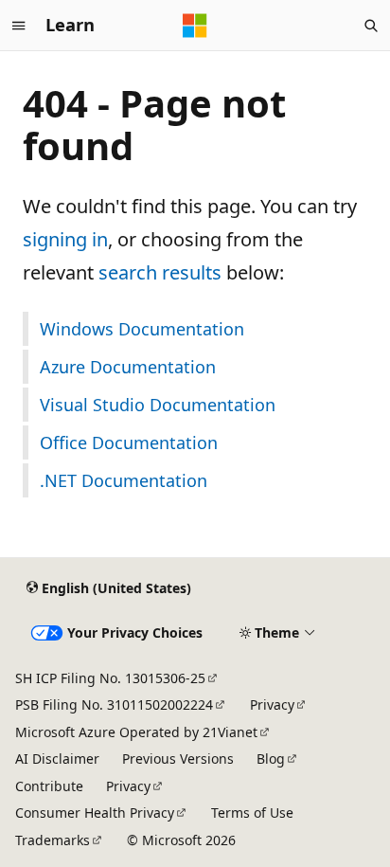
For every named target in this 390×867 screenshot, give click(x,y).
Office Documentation (129, 442)
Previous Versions (178, 759)
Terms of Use (252, 813)
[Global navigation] (19, 26)
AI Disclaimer (57, 759)
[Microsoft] (195, 25)
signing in (65, 239)
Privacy (272, 704)
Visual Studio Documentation (157, 404)
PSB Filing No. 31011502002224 (114, 704)
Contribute (49, 786)
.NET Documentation (123, 480)
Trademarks (52, 840)
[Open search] (371, 26)
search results (160, 272)
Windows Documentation (142, 328)
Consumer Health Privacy (94, 813)
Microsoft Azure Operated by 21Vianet (136, 732)
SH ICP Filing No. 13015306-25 (110, 678)
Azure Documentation (128, 366)
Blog (271, 759)
